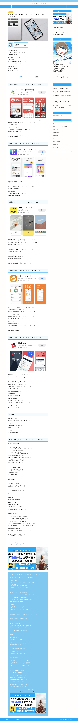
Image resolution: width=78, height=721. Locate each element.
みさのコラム (57, 141)
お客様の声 (46, 6)
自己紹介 (56, 129)
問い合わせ (60, 6)
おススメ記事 (57, 123)
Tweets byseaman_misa (58, 115)
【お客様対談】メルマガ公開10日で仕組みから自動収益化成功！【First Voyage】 (62, 96)
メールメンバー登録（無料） (32, 6)
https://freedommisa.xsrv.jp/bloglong (17, 544)
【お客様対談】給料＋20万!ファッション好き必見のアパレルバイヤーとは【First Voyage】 (62, 101)
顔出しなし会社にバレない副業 (60, 126)
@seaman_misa (21, 45)
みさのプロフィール (18, 6)
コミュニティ (57, 138)
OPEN (37, 76)
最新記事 (56, 144)
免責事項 (17, 719)
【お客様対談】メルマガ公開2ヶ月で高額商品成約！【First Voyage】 (62, 106)
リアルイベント (57, 147)
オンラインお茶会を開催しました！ (61, 88)
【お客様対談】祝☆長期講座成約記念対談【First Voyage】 (62, 92)
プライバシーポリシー (10, 719)
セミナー (56, 135)
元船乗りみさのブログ (39, 3)
